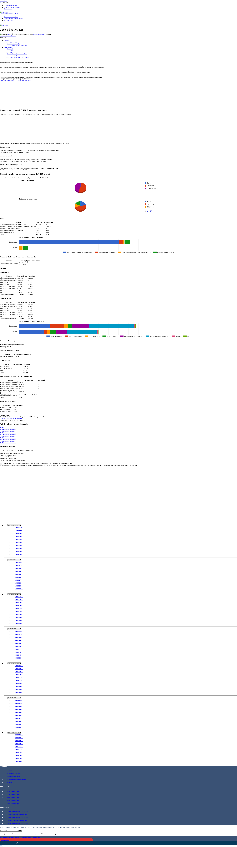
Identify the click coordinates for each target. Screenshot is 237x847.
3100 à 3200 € (19, 600)
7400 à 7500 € (19, 747)
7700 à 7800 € (19, 755)
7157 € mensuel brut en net (8, 431)
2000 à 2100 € (19, 562)
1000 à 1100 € (19, 528)
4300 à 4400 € (19, 640)
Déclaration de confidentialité (16, 779)
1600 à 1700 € (19, 545)
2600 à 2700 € (19, 580)
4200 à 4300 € (19, 637)
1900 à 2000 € (19, 554)
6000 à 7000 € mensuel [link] (14, 698)
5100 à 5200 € (19, 669)
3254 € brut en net (13, 797)
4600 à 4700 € (19, 649)
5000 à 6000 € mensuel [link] (14, 663)
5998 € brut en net (13, 791)
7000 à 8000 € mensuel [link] (14, 732)
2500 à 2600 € (19, 577)
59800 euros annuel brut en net (17, 820)
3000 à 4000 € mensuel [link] (14, 594)
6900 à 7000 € (19, 727)
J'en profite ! (5, 840)
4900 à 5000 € (19, 658)
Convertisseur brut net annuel (12, 7)
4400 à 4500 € (19, 643)
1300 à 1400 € (19, 536)
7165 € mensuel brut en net (8, 443)
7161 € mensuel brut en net (8, 436)
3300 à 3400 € (19, 605)
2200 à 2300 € (19, 568)
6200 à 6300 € (19, 706)
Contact (9, 782)
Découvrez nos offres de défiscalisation (11, 418)
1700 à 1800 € (19, 548)
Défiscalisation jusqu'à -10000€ (9, 14)
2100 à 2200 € (19, 565)
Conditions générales (13, 774)
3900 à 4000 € (19, 623)
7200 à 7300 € (19, 741)
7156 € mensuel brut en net (8, 429)
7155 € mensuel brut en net (8, 428)
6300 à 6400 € (19, 709)
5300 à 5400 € (19, 675)
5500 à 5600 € (19, 680)
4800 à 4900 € (19, 655)
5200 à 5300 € (19, 672)
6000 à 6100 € (19, 700)
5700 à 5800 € (19, 686)
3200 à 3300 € (19, 603)
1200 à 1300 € (19, 533)
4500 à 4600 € (19, 646)
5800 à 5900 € (19, 689)
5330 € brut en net (13, 800)
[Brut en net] (4, 12)
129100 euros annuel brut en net (17, 811)
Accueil (9, 771)
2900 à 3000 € (19, 589)
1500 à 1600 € (19, 542)
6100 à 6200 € (19, 703)
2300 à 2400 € (19, 571)
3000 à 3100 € (19, 597)
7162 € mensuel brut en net (8, 438)
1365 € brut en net (13, 794)
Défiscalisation (8, 9)
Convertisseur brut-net (10, 5)
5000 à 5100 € (19, 666)
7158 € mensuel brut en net (8, 433)
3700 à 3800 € (19, 617)
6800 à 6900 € (19, 724)
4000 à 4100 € (19, 631)
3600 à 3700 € (19, 614)
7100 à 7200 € (19, 738)
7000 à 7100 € (19, 735)
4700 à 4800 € (19, 652)
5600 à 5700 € (19, 683)
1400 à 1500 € (19, 539)
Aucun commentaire (38, 34)
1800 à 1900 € (19, 551)
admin (9, 34)
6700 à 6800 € (19, 721)
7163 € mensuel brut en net (8, 439)
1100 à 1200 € (19, 530)
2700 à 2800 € (19, 583)
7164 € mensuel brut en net (8, 441)
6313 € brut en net (13, 803)
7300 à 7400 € (19, 744)
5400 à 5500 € (19, 678)
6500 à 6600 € (19, 715)
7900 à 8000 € (19, 761)
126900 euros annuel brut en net (17, 817)
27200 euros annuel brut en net (17, 814)
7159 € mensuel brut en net (8, 434)
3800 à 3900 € (19, 620)
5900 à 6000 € (19, 692)
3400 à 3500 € (19, 608)
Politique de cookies (13, 776)
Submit (20, 830)
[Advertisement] (55, 94)
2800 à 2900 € (19, 586)
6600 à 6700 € (19, 718)
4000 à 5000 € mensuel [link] (14, 629)
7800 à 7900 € (19, 758)
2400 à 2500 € (19, 574)
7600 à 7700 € (19, 752)
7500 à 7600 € (19, 750)
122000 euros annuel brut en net (17, 823)
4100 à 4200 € (19, 634)
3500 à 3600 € (19, 611)
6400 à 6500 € (19, 712)
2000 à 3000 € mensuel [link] (14, 560)
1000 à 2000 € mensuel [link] (14, 525)
